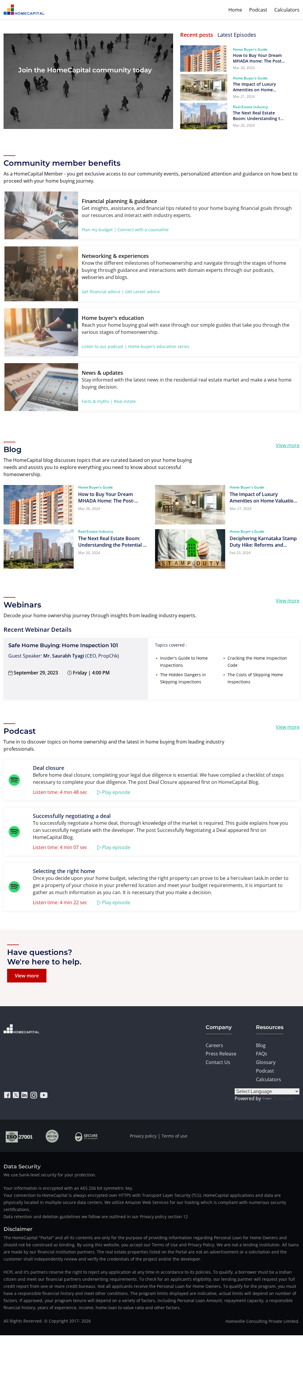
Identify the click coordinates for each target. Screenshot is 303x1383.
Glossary (265, 1062)
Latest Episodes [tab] (236, 34)
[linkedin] (24, 1095)
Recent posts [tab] (196, 34)
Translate (283, 1098)
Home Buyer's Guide (250, 49)
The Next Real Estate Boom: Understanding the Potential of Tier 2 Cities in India (259, 115)
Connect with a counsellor (143, 229)
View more (287, 445)
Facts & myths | (97, 401)
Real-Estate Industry (250, 106)
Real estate (125, 401)
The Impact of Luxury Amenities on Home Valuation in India (254, 86)
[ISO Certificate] (19, 1136)
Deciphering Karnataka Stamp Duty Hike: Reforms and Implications (263, 541)
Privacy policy (143, 1136)
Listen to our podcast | (104, 346)
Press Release (221, 1053)
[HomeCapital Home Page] (24, 9)
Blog (261, 1045)
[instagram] (33, 1095)
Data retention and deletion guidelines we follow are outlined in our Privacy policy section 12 (96, 1216)
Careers (214, 1045)
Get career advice (142, 291)
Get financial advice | (103, 291)
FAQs (261, 1053)
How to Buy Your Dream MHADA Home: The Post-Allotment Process (258, 58)
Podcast (258, 10)
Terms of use (174, 1136)
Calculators (286, 10)
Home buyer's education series (158, 346)
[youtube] (43, 1095)
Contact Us (218, 1062)
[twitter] (16, 1095)
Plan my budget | (99, 229)
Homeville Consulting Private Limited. (262, 1321)
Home (235, 10)
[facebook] (7, 1095)
